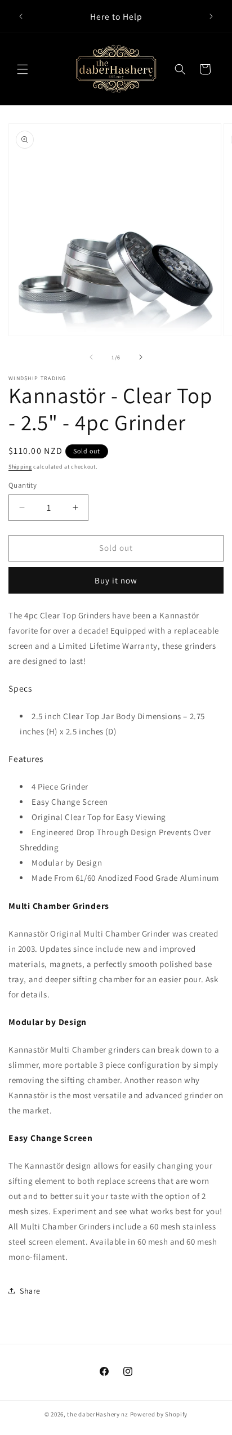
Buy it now (116, 580)
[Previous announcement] (20, 16)
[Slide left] (91, 357)
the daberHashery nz (97, 1414)
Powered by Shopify (159, 1414)
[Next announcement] (211, 16)
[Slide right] (140, 357)
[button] (22, 69)
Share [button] (30, 1291)
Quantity (22, 485)
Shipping (20, 466)
